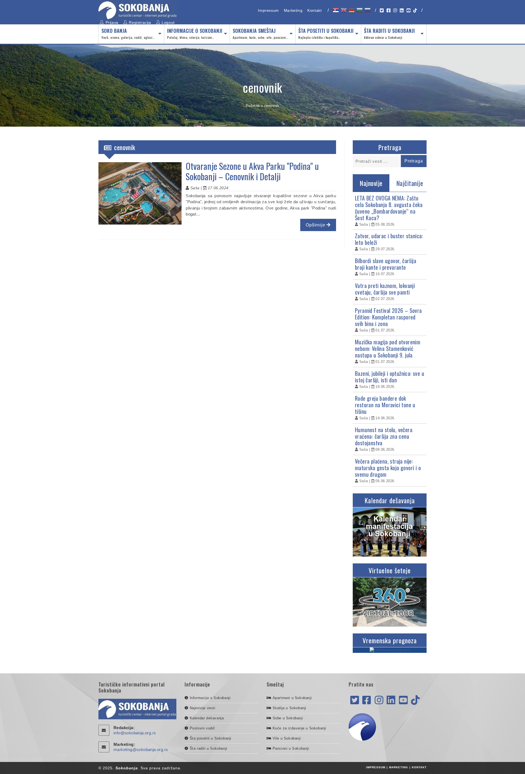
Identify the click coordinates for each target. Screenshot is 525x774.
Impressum (268, 10)
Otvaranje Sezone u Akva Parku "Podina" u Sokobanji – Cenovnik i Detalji (252, 171)
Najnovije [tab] (371, 183)
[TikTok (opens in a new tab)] (415, 10)
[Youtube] (403, 700)
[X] (354, 700)
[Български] (359, 10)
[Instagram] (379, 700)
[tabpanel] (390, 339)
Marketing (293, 10)
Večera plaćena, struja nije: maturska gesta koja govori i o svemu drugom (388, 467)
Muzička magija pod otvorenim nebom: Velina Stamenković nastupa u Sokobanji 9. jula (387, 348)
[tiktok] (415, 700)
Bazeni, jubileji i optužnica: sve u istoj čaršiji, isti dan (389, 376)
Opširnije (316, 225)
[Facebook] (366, 700)
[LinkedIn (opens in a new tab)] (401, 10)
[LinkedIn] (391, 700)
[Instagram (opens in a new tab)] (395, 10)
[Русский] (367, 10)
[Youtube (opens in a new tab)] (408, 10)
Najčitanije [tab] (409, 183)
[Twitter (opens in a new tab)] (381, 10)
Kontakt (314, 10)
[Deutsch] (351, 10)
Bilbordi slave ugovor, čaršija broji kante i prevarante (385, 264)
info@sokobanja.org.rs (134, 733)
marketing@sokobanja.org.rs (140, 749)
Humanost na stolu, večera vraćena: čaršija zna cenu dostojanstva (383, 436)
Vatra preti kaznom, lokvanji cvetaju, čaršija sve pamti (385, 288)
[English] (343, 10)
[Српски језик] (335, 10)
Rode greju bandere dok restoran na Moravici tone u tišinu (385, 404)
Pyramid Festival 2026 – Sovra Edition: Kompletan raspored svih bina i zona (388, 317)
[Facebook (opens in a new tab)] (388, 10)
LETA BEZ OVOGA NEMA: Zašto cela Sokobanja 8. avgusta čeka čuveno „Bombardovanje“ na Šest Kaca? (388, 208)
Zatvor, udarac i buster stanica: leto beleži (389, 239)
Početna (253, 106)
